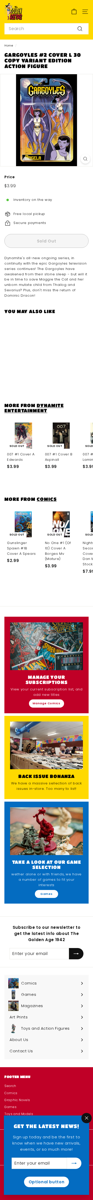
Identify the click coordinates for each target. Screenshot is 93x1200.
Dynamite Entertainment (34, 407)
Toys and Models (18, 1114)
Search (10, 1086)
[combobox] (46, 28)
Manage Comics (46, 703)
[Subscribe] (74, 1163)
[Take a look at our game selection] (46, 831)
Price (9, 177)
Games (46, 894)
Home (8, 45)
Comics (47, 499)
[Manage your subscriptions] (46, 646)
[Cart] (74, 11)
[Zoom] (85, 159)
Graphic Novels (17, 1100)
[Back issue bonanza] (46, 745)
